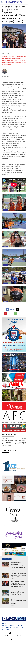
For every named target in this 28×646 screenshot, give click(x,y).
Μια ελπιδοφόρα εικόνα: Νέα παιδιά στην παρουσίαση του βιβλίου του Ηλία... (18, 575)
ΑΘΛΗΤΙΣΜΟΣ (5, 53)
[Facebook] (12, 640)
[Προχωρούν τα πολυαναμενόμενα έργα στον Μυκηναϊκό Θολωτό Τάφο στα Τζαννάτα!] (5, 601)
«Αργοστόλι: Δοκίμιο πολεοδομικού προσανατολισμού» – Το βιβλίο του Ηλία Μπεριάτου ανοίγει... (18, 566)
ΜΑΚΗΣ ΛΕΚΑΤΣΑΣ (12, 74)
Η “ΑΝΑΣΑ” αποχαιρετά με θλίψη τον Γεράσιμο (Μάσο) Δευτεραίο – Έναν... (18, 592)
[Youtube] (16, 640)
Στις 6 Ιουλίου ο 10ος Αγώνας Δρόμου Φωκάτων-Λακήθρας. (20, 442)
